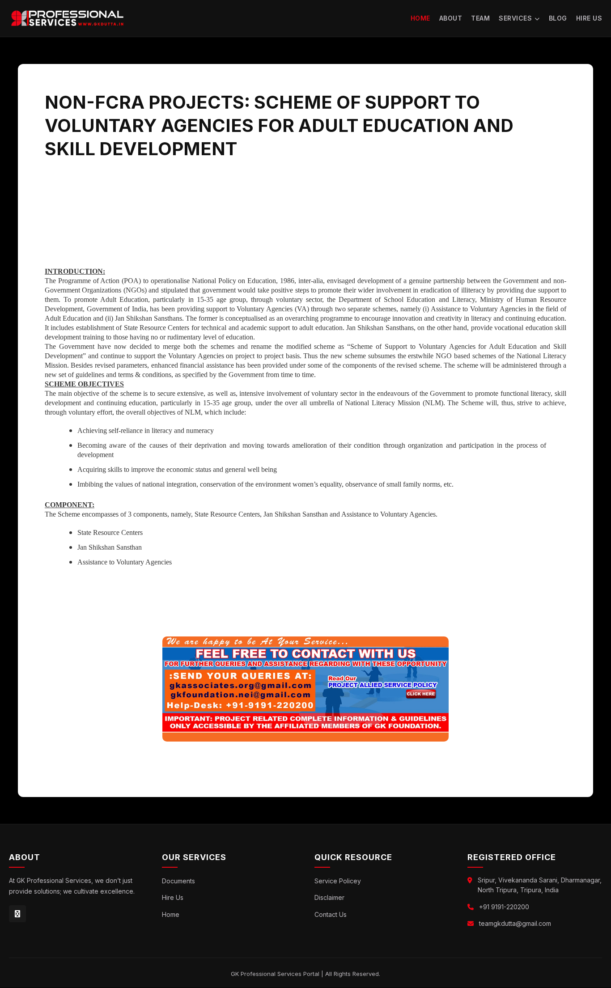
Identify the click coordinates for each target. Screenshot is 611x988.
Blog (558, 18)
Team (480, 18)
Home (420, 18)
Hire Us (589, 18)
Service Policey (337, 881)
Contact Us (330, 914)
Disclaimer (329, 897)
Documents (178, 881)
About (450, 18)
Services (515, 18)
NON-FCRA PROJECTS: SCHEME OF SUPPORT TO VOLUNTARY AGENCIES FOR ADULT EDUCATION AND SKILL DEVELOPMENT (279, 125)
